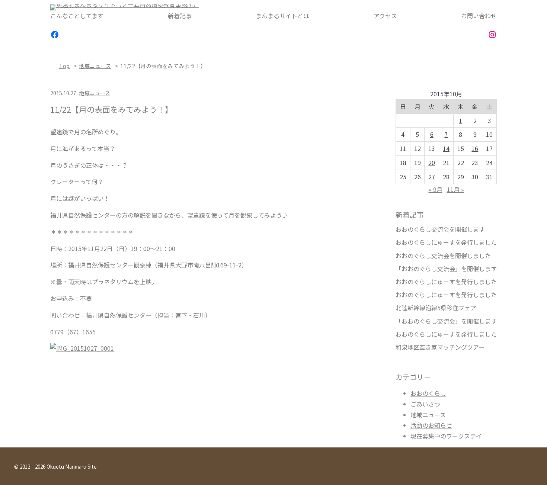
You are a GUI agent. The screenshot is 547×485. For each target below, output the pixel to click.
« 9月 (435, 189)
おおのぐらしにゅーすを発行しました (446, 242)
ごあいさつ (425, 403)
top (64, 66)
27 (431, 176)
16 (474, 148)
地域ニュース (95, 66)
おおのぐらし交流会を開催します (440, 229)
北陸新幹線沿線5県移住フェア (436, 307)
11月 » (455, 189)
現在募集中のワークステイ (446, 435)
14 (446, 148)
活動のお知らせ (431, 425)
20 (431, 162)
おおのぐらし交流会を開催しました (443, 255)
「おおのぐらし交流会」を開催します (446, 268)
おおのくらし (428, 393)
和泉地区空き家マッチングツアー (440, 347)
